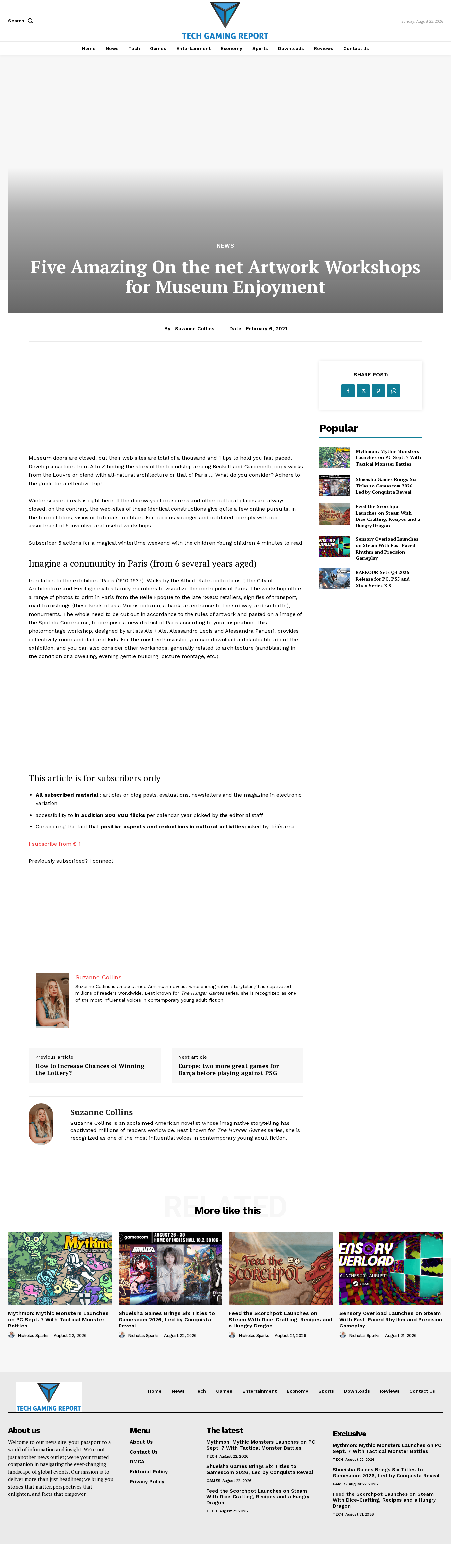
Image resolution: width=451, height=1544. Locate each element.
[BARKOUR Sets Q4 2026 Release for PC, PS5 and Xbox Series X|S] (334, 578)
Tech (211, 1456)
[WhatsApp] (393, 390)
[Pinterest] (378, 390)
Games (213, 1480)
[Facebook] (348, 390)
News (225, 246)
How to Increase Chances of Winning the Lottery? (89, 1069)
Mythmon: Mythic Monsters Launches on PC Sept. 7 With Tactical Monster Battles (388, 457)
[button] (22, 21)
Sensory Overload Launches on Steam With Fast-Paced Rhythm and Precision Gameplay (387, 548)
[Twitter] (363, 390)
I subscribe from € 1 (55, 844)
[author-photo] (12, 1335)
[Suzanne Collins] (44, 1124)
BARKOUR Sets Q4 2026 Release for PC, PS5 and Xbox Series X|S (383, 578)
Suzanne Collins (194, 329)
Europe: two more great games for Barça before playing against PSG (228, 1069)
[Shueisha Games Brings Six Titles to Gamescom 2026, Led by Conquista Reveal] (334, 485)
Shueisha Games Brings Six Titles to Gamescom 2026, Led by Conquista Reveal (386, 485)
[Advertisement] (166, 407)
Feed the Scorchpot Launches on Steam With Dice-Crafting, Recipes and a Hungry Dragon (388, 516)
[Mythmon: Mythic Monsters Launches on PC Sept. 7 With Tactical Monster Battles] (334, 457)
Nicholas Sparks (33, 1335)
